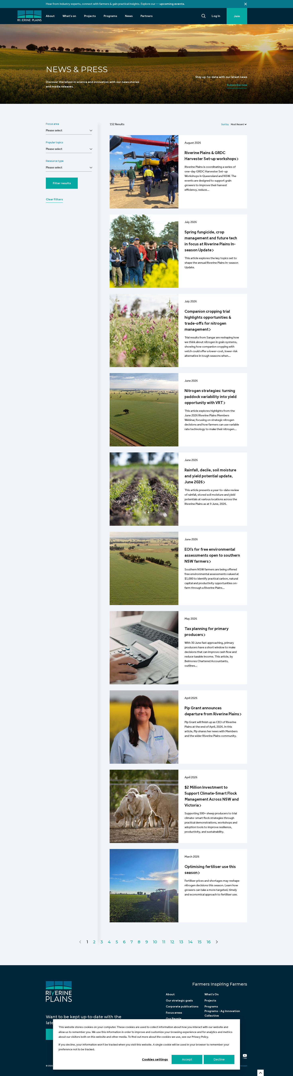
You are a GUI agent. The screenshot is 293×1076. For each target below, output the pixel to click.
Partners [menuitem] (146, 16)
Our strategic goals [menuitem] (179, 1000)
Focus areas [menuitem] (174, 1012)
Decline (219, 1059)
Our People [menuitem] (173, 1018)
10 (155, 941)
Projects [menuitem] (90, 16)
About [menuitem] (50, 16)
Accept (187, 1059)
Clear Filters (54, 199)
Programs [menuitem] (110, 16)
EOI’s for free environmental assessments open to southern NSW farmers (212, 555)
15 (200, 941)
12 (172, 941)
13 (181, 941)
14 (190, 941)
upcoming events (171, 4)
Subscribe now (237, 85)
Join (237, 16)
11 (163, 941)
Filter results (62, 183)
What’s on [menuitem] (69, 16)
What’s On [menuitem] (212, 994)
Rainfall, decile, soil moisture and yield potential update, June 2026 (210, 476)
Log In (216, 16)
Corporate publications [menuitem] (182, 1006)
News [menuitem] (129, 16)
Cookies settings (155, 1059)
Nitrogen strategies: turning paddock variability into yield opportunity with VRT (211, 396)
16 (208, 941)
